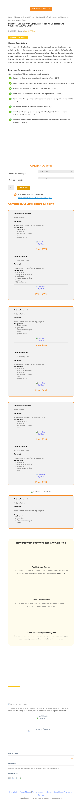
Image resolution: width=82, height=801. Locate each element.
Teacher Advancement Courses (42, 792)
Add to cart (23, 187)
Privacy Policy (13, 792)
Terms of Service (25, 792)
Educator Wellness (20, 17)
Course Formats (16, 180)
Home (10, 17)
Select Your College (17, 173)
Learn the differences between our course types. (35, 198)
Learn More (14, 684)
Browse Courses (40, 9)
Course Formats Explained (30, 195)
